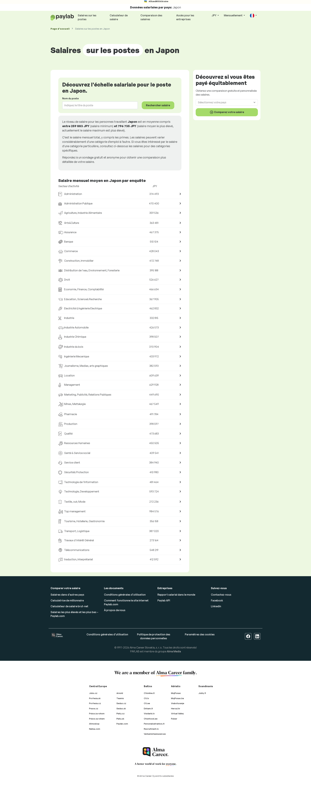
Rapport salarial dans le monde (176, 594)
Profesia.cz (95, 703)
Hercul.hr (175, 708)
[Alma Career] (155, 752)
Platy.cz (120, 713)
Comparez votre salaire (228, 112)
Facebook (217, 600)
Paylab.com (122, 723)
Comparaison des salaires (151, 17)
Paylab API (163, 600)
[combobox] (98, 105)
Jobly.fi (202, 693)
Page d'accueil (60, 28)
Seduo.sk (121, 708)
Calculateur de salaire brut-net (69, 606)
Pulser (174, 718)
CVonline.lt (149, 693)
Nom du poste (70, 98)
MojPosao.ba (177, 698)
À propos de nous (114, 610)
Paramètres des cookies (200, 634)
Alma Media (174, 651)
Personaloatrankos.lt (154, 723)
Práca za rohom (96, 713)
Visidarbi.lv (149, 713)
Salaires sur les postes (87, 17)
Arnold (119, 693)
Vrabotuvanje (177, 703)
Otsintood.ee (150, 718)
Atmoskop (94, 723)
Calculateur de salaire (119, 17)
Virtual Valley (177, 713)
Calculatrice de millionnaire (67, 600)
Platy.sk (120, 718)
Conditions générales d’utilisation (125, 594)
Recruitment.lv (151, 729)
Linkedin (216, 606)
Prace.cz (93, 708)
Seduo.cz (121, 703)
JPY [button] (214, 15)
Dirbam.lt (148, 708)
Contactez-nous (221, 594)
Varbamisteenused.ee (155, 734)
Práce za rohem (97, 718)
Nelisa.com (94, 729)
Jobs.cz (93, 693)
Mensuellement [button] (233, 15)
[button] (253, 15)
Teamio (120, 698)
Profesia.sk (95, 698)
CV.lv (146, 698)
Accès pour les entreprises (185, 17)
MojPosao (176, 693)
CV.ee (147, 703)
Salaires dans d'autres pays (67, 594)
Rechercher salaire (158, 105)
